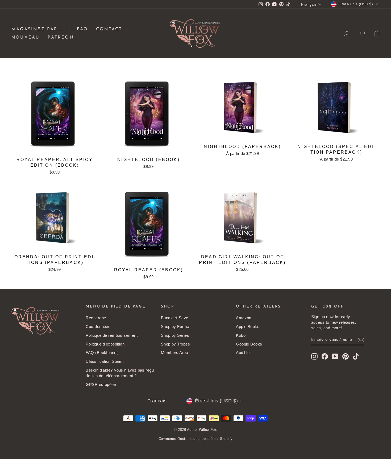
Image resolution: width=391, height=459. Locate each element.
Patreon (61, 37)
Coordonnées (98, 326)
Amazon (243, 317)
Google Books (249, 344)
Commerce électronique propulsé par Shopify (196, 439)
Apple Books (247, 326)
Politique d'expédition (105, 344)
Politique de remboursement (112, 335)
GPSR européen (101, 384)
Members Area (174, 352)
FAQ (82, 29)
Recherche (96, 317)
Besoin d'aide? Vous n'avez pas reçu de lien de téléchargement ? (120, 373)
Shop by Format (175, 326)
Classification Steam (105, 361)
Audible (242, 352)
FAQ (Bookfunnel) (102, 352)
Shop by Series (175, 335)
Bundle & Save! (175, 317)
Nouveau (25, 37)
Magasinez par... (38, 29)
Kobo (241, 335)
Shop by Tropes (175, 344)
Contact (109, 29)
